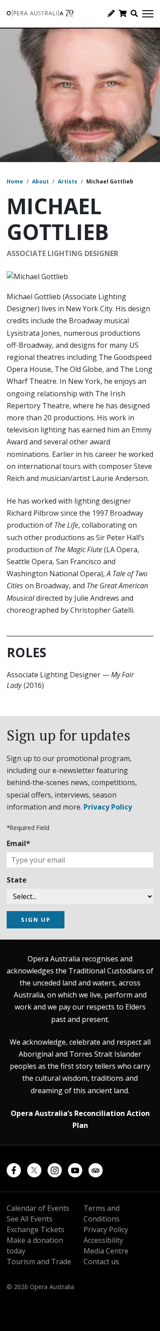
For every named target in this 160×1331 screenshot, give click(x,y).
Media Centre (106, 1251)
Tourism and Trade (39, 1261)
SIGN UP (36, 920)
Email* (18, 843)
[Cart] (123, 13)
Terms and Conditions (102, 1213)
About (40, 181)
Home (15, 181)
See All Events (29, 1219)
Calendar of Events (38, 1208)
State (17, 880)
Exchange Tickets (35, 1229)
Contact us (101, 1261)
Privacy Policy (108, 807)
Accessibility (103, 1240)
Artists (67, 181)
